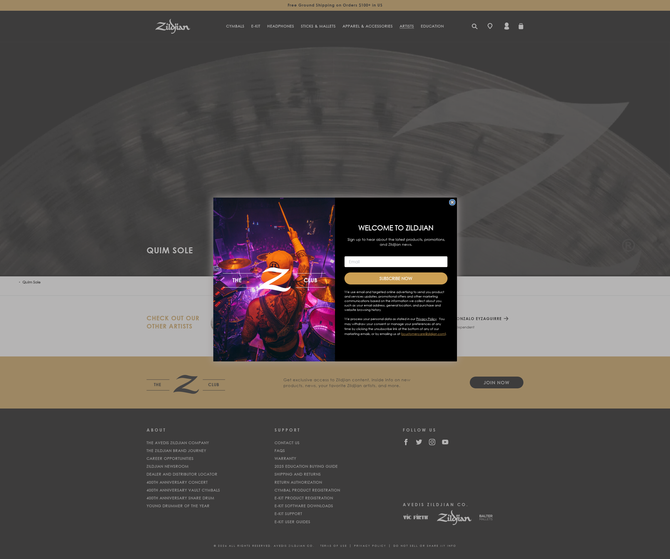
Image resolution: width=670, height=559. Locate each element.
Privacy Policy (426, 319)
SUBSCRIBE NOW (395, 278)
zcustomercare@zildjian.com (423, 334)
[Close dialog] (452, 202)
